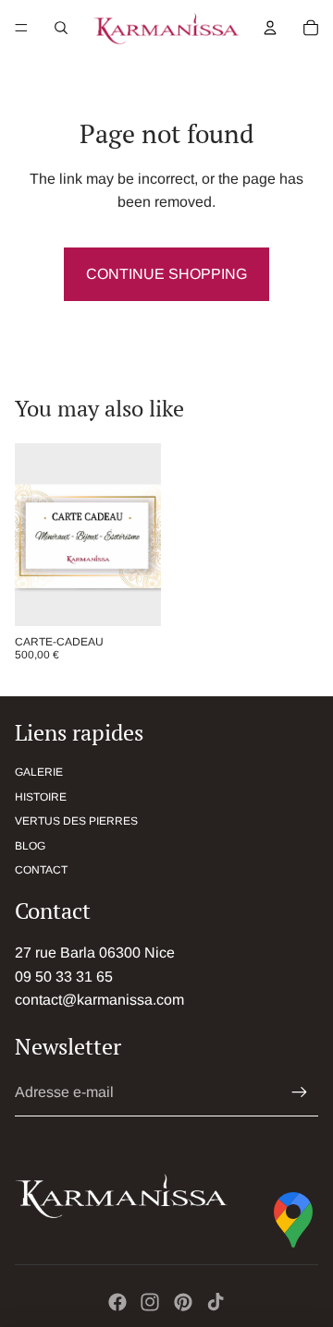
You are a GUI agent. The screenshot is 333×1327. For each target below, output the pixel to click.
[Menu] (21, 27)
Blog (30, 845)
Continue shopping (166, 274)
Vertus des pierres (76, 820)
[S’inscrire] (299, 1092)
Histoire (41, 796)
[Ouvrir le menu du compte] (270, 27)
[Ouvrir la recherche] (61, 27)
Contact (41, 869)
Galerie (39, 772)
